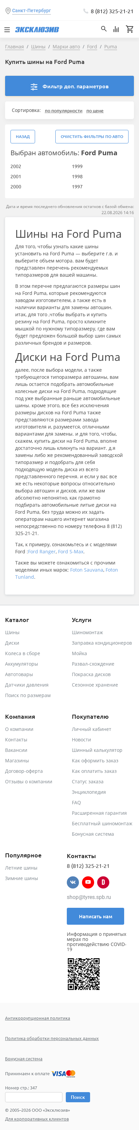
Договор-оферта (24, 771)
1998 (77, 176)
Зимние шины (21, 878)
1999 (77, 166)
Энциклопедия (89, 792)
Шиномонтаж (87, 632)
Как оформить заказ (95, 760)
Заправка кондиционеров (102, 643)
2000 (15, 186)
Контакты (16, 739)
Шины (12, 632)
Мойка (79, 653)
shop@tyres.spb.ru (89, 897)
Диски (12, 643)
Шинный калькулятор (97, 750)
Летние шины (21, 867)
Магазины (17, 760)
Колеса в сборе (22, 653)
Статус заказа (88, 781)
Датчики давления (27, 685)
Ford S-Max (70, 551)
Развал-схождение (93, 664)
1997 (77, 186)
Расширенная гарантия (99, 813)
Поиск (78, 1097)
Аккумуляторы (21, 664)
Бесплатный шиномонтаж (102, 823)
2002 (15, 166)
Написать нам (95, 916)
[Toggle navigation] (6, 29)
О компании (19, 729)
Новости (81, 739)
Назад (23, 136)
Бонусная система (93, 834)
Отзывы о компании (28, 781)
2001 (15, 176)
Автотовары (19, 674)
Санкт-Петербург (31, 10)
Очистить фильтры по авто (92, 136)
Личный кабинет (91, 729)
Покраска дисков (91, 674)
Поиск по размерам (28, 695)
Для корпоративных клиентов (37, 1119)
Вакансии (16, 750)
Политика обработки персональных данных (52, 1038)
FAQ (76, 802)
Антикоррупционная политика (37, 1018)
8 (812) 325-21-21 (112, 10)
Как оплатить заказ (94, 771)
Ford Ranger (42, 551)
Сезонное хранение (95, 685)
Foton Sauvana (86, 570)
